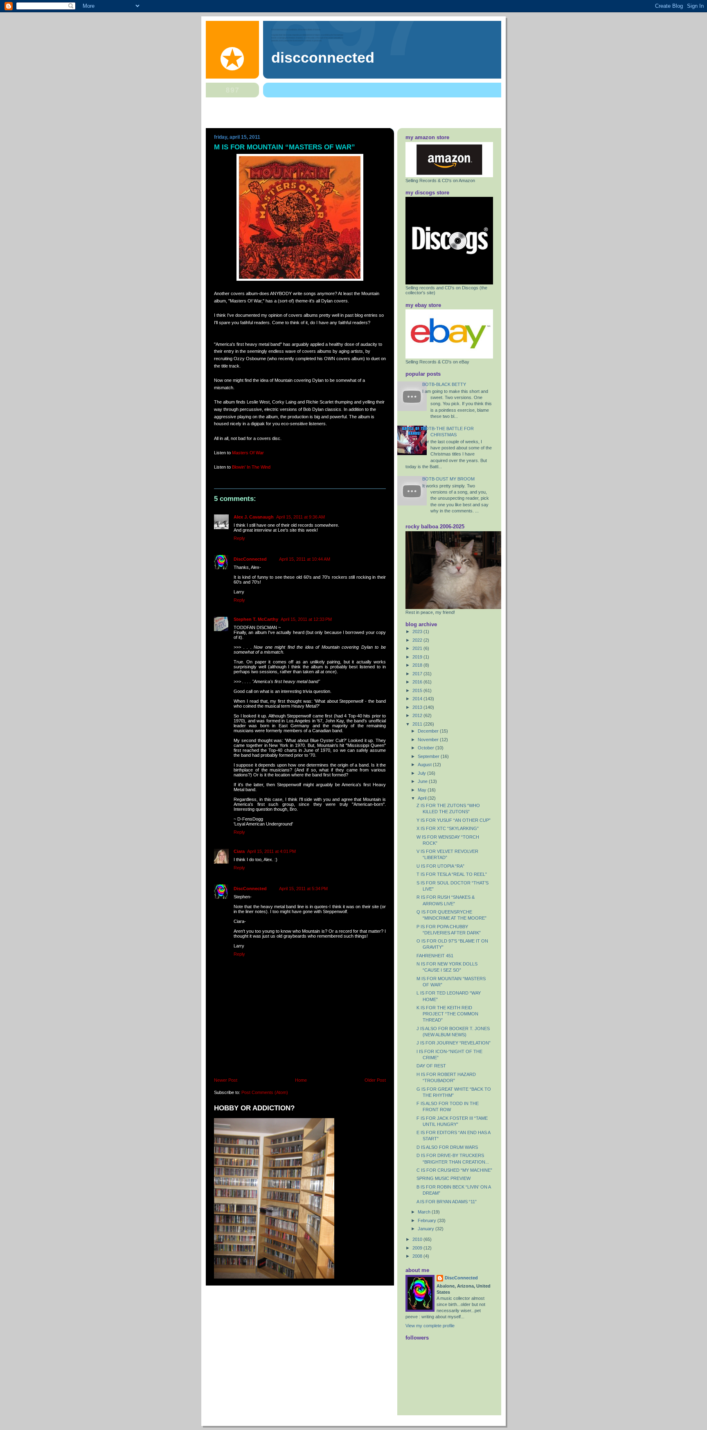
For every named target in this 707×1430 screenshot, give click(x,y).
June (423, 781)
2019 (417, 656)
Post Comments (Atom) (264, 1092)
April (423, 798)
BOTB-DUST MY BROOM (448, 478)
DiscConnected (322, 58)
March (425, 1211)
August (425, 764)
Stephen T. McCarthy (256, 619)
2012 (417, 715)
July (422, 773)
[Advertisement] (353, 114)
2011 (417, 724)
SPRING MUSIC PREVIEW (444, 1178)
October (426, 747)
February (427, 1220)
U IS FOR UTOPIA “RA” (440, 866)
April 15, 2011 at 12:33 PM (306, 619)
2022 (417, 640)
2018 (417, 665)
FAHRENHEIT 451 (435, 955)
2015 (417, 690)
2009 (417, 1247)
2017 (417, 673)
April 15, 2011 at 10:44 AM (304, 559)
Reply (239, 538)
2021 (417, 648)
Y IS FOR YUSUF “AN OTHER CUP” (454, 820)
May (423, 789)
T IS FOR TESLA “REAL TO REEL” (452, 874)
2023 (417, 631)
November (429, 739)
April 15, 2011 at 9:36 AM (300, 516)
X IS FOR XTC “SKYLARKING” (448, 828)
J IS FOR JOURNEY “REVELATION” (454, 1042)
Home (301, 1080)
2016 (417, 681)
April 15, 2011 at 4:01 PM (271, 851)
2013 (417, 707)
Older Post (375, 1080)
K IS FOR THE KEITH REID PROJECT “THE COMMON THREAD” (447, 1013)
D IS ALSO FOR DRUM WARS (447, 1147)
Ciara (239, 851)
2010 (417, 1239)
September (429, 756)
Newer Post (225, 1080)
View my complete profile (430, 1325)
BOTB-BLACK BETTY (444, 384)
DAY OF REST (431, 1065)
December (429, 731)
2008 (417, 1256)
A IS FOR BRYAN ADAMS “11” (447, 1201)
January (426, 1228)
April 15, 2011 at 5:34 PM (303, 888)
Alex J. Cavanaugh (254, 516)
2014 (417, 698)
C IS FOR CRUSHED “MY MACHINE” (454, 1170)
